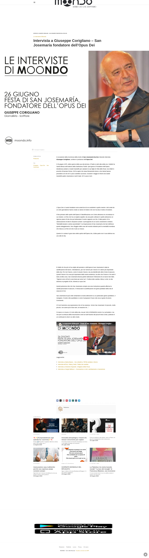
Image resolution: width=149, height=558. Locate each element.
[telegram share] (79, 401)
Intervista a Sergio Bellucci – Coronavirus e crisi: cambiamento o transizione (81, 369)
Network (64, 434)
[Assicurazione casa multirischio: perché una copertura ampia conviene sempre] (46, 455)
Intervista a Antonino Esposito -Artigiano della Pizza (74, 367)
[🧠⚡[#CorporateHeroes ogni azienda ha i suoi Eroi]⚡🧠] (46, 425)
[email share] (64, 401)
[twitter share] (61, 400)
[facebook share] (57, 401)
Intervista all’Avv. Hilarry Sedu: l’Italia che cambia (73, 364)
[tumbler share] (76, 401)
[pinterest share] (67, 401)
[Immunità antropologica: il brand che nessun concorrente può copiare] (74, 425)
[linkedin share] (70, 401)
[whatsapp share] (73, 401)
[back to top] (145, 554)
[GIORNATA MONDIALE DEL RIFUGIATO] (74, 455)
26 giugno (35, 165)
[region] (74, 17)
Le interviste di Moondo (39, 36)
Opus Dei (42, 165)
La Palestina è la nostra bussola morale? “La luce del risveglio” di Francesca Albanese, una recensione (102, 469)
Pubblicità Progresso (68, 463)
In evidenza (36, 434)
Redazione (66, 407)
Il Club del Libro (94, 434)
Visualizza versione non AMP (82, 550)
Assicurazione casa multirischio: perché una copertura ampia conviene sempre (44, 469)
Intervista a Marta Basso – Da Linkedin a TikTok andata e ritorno (78, 362)
